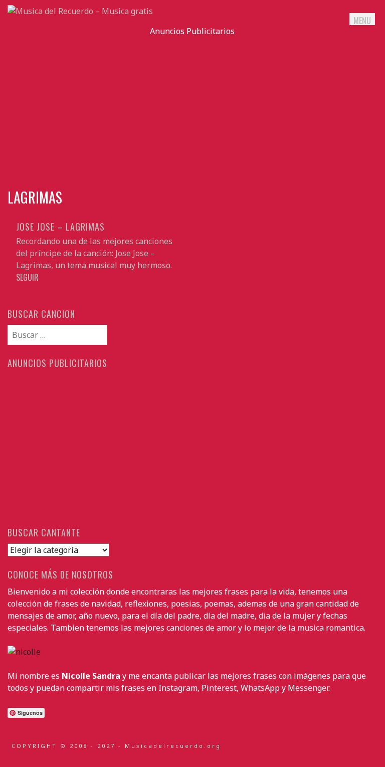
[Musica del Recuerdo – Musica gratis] (80, 11)
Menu (362, 21)
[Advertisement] (192, 107)
